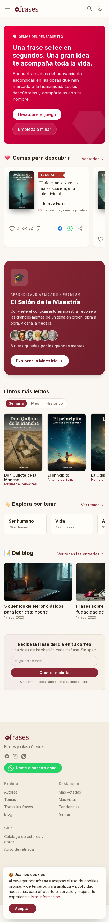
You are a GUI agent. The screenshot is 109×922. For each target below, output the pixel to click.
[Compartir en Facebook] (60, 228)
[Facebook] (7, 756)
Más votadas (70, 792)
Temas (10, 799)
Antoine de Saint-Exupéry (61, 479)
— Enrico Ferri (51, 203)
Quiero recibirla (54, 672)
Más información (45, 897)
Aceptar (22, 908)
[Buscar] (89, 8)
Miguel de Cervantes (20, 484)
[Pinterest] (23, 756)
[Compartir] (80, 228)
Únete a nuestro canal (37, 768)
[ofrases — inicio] (28, 8)
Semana (16, 403)
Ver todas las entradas (78, 554)
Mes (35, 403)
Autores (11, 792)
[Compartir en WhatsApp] (70, 228)
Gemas (65, 814)
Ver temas (90, 505)
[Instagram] (15, 756)
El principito (58, 475)
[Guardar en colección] (38, 228)
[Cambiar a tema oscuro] (100, 8)
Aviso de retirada (19, 849)
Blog (8, 814)
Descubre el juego (37, 114)
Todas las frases (18, 807)
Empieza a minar (34, 129)
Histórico (55, 403)
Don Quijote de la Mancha (20, 477)
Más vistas (68, 799)
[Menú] (7, 8)
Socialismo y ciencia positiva (65, 210)
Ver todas (90, 158)
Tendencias (69, 807)
